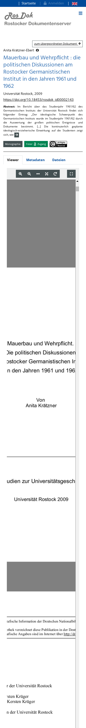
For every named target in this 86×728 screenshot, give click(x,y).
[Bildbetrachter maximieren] (71, 174)
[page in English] (72, 3)
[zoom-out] (29, 174)
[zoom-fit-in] (46, 174)
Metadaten (35, 160)
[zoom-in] (20, 174)
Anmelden (55, 3)
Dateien (58, 160)
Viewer (13, 160)
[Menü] (80, 13)
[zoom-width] (38, 174)
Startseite (29, 3)
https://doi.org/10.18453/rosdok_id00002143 (38, 99)
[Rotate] (55, 174)
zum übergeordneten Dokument (56, 44)
